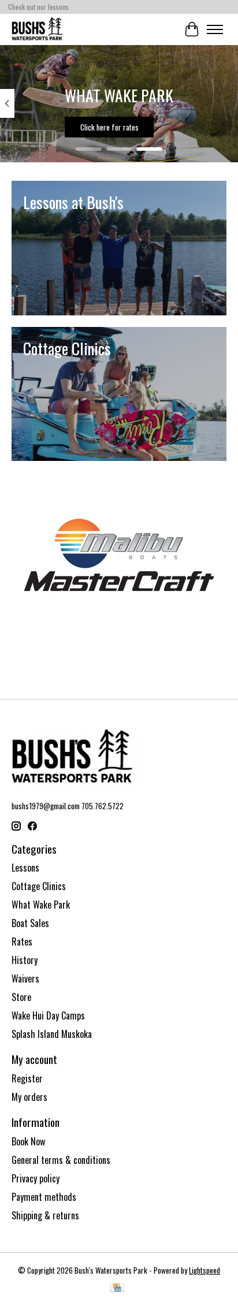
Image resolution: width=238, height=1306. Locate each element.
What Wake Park (41, 904)
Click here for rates (109, 127)
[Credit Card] (117, 1288)
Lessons (25, 868)
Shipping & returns (45, 1215)
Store (21, 997)
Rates (22, 941)
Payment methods (44, 1197)
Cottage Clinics (39, 886)
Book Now (28, 1141)
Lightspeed (204, 1270)
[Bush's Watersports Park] (39, 29)
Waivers (25, 978)
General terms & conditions (61, 1160)
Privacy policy (36, 1178)
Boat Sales (30, 923)
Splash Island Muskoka (52, 1034)
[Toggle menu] (214, 29)
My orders (29, 1097)
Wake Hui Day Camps (48, 1015)
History (25, 960)
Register (27, 1078)
